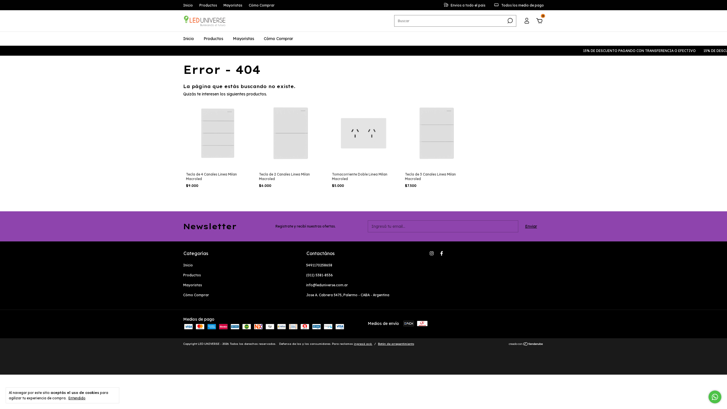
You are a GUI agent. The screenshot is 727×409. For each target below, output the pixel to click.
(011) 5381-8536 (319, 275)
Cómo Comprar (262, 5)
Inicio (188, 5)
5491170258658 (319, 265)
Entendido (76, 398)
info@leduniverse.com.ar (327, 285)
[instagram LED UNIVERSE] (431, 253)
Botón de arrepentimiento (396, 344)
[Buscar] (509, 20)
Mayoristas (232, 5)
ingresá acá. (363, 344)
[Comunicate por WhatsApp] (715, 397)
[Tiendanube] (526, 344)
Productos (208, 5)
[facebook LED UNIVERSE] (441, 253)
